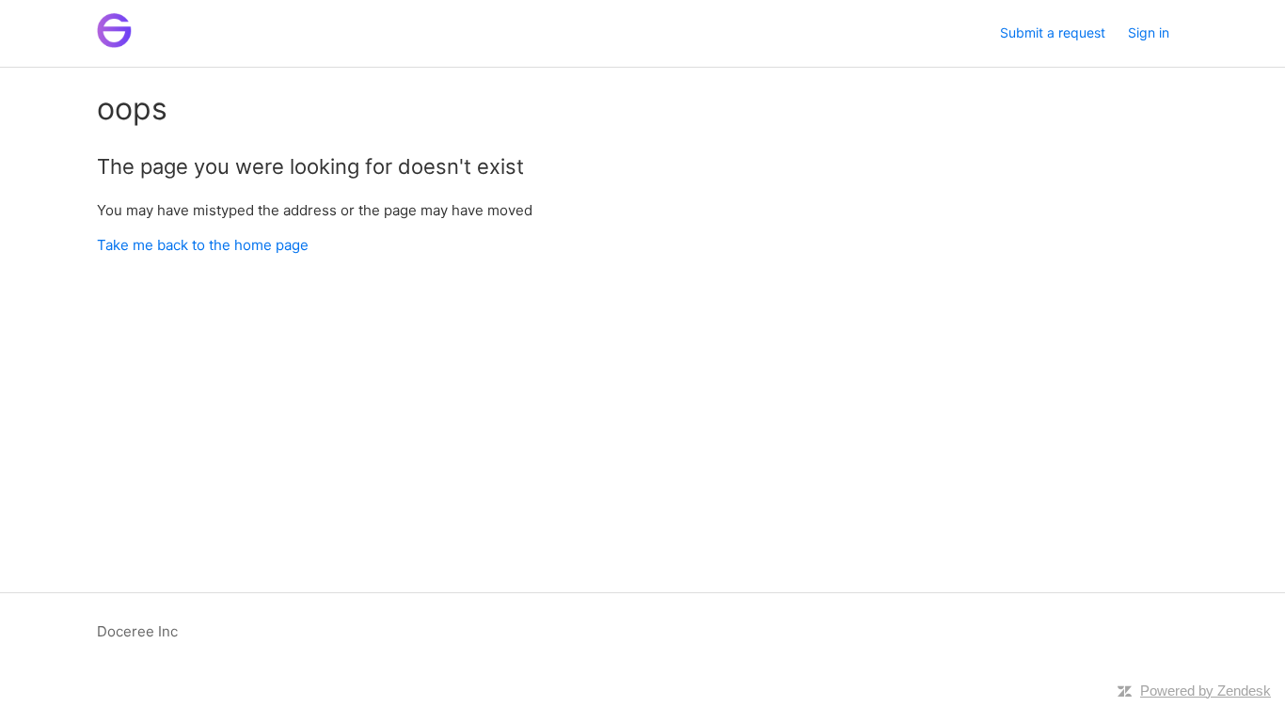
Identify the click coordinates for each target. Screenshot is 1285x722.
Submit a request (1052, 32)
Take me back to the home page (203, 245)
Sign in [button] (1148, 32)
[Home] (114, 43)
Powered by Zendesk (1205, 690)
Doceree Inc (137, 631)
